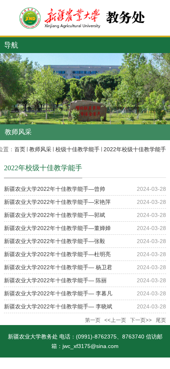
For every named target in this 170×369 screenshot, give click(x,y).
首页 (19, 149)
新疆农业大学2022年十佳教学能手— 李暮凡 (58, 293)
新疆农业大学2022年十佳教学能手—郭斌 (54, 215)
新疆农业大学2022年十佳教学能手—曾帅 (54, 189)
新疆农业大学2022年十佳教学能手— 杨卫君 (58, 267)
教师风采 (40, 149)
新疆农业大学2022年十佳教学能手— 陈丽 (55, 280)
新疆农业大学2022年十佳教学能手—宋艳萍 (57, 202)
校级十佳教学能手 (77, 149)
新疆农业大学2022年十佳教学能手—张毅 (54, 241)
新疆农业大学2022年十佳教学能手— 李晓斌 (58, 306)
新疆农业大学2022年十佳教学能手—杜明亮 (57, 254)
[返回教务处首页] (85, 18)
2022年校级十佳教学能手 (135, 149)
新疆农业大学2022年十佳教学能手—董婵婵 (57, 228)
